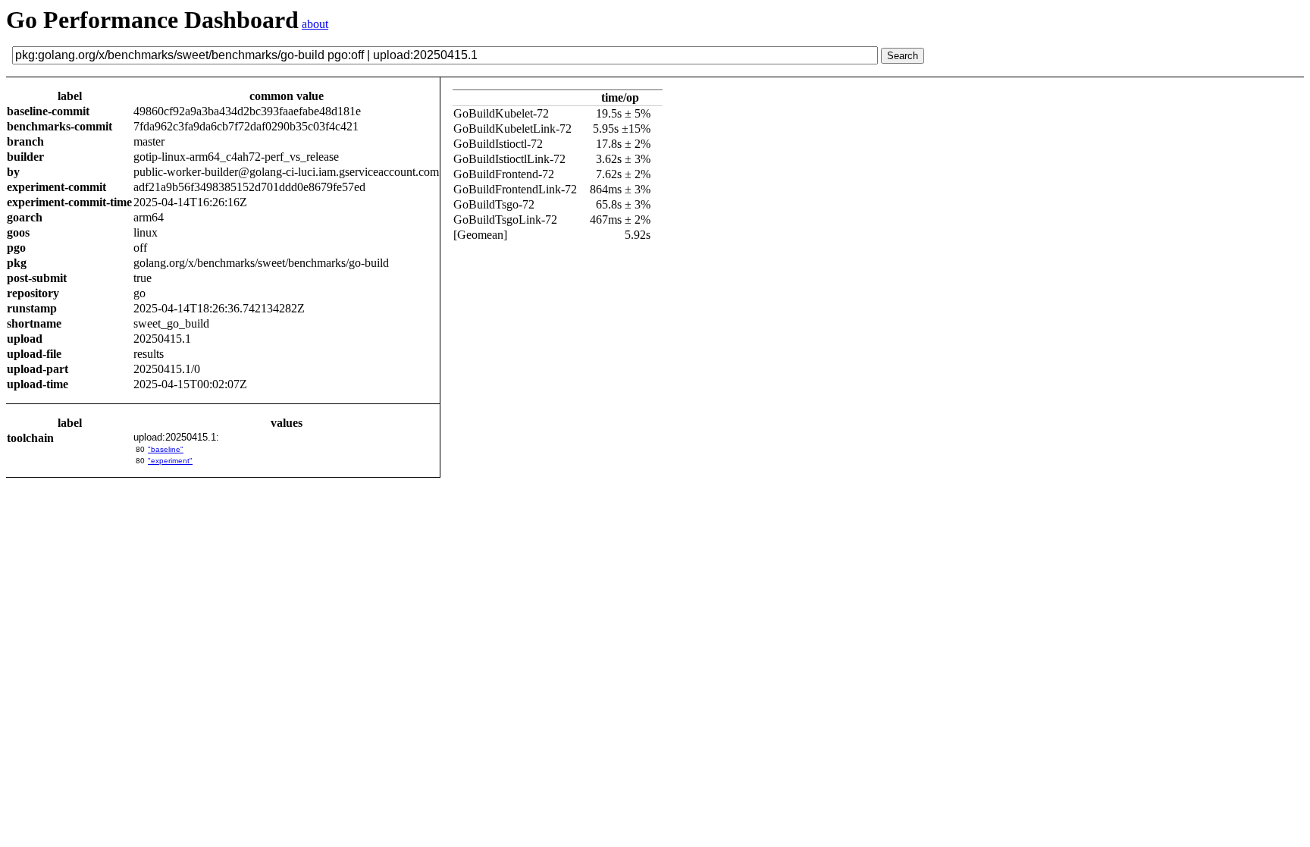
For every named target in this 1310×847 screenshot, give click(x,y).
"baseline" (165, 449)
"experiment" (170, 460)
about (315, 23)
